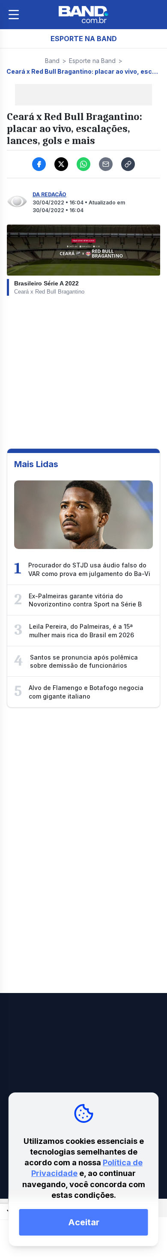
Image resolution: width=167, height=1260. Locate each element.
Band (52, 60)
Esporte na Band (92, 60)
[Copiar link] (128, 164)
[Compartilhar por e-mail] (106, 164)
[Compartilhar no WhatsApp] (83, 164)
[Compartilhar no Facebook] (39, 164)
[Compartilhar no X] (61, 164)
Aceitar (83, 1222)
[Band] (83, 14)
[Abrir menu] (14, 14)
